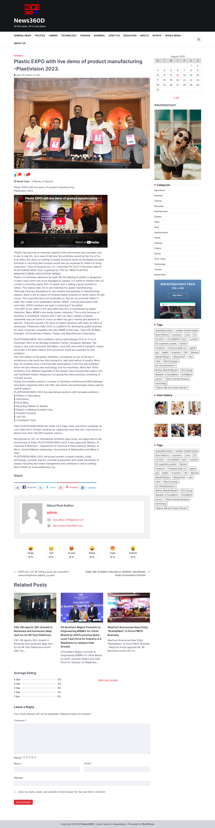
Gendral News (161, 232)
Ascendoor (120, 824)
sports (158, 379)
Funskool (159, 348)
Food (156, 227)
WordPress (148, 824)
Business (99, 35)
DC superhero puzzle (165, 343)
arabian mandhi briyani (187, 330)
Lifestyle (114, 35)
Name (18, 763)
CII (194, 334)
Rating (18, 757)
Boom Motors (162, 334)
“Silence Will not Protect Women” (171, 387)
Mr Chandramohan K (165, 365)
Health (144, 35)
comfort (194, 339)
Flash (156, 222)
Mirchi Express (171, 361)
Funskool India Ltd (177, 348)
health (165, 352)
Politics (40, 35)
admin (19, 75)
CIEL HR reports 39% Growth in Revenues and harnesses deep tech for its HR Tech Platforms (33, 631)
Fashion (85, 35)
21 (184, 80)
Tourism (158, 269)
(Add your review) (108, 680)
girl (156, 352)
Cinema (53, 35)
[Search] (199, 39)
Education (129, 35)
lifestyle (194, 352)
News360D (29, 20)
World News (173, 35)
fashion (183, 343)
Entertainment (161, 211)
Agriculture (159, 190)
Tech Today (160, 259)
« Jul (176, 97)
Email (88, 763)
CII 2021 (159, 339)
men (191, 357)
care (187, 334)
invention (176, 352)
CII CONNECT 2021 (176, 339)
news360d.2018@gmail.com (68, 519)
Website (18, 777)
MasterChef (179, 357)
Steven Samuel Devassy (177, 379)
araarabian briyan (163, 330)
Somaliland (186, 374)
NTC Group (186, 370)
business (177, 334)
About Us (19, 43)
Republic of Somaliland (166, 374)
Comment (20, 720)
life (185, 352)
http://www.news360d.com (68, 525)
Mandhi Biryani (162, 357)
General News (22, 35)
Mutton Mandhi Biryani (166, 370)
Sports (156, 35)
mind (157, 361)
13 (177, 75)
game (192, 348)
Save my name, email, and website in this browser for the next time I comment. (62, 791)
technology (160, 383)
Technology (69, 35)
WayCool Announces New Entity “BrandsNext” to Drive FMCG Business (128, 631)
